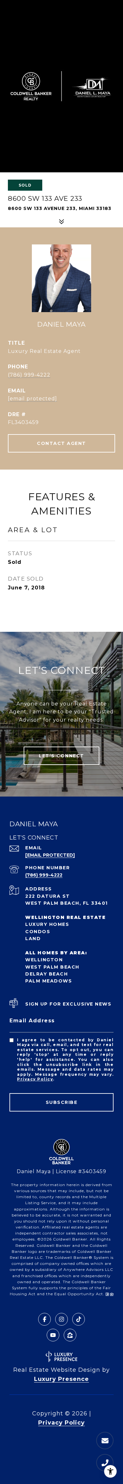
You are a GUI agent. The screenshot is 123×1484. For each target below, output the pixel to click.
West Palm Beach (52, 967)
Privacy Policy (35, 1079)
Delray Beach (46, 974)
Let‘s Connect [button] (61, 756)
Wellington (44, 960)
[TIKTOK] (78, 1319)
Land (33, 938)
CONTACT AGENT (61, 443)
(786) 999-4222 (29, 375)
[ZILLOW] (70, 1335)
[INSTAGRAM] (61, 1319)
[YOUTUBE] (53, 1335)
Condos (37, 931)
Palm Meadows (48, 981)
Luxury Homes (47, 924)
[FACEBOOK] (44, 1319)
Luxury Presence (61, 1379)
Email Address (32, 1021)
